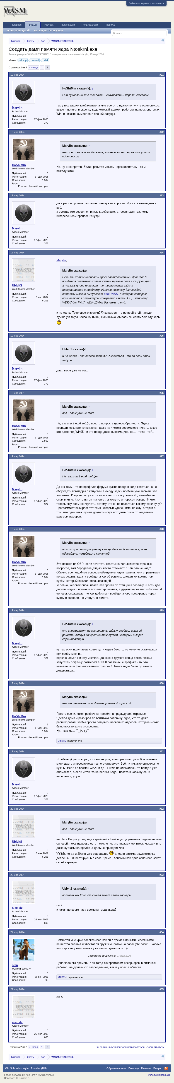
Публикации (68, 24)
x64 (46, 60)
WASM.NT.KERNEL (39, 54)
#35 (162, 989)
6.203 (45, 300)
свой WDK (111, 294)
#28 (162, 529)
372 (46, 122)
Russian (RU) (39, 1068)
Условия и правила (159, 1074)
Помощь (133, 1068)
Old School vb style (17, 1068)
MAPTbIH (63, 977)
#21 (162, 74)
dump (23, 60)
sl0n (15, 965)
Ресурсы (49, 24)
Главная (17, 24)
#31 (162, 751)
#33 (162, 875)
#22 (162, 132)
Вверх (157, 1068)
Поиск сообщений (18, 30)
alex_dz (17, 908)
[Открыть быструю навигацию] (162, 40)
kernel (35, 60)
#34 (162, 932)
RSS (166, 1068)
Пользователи (90, 24)
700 (46, 980)
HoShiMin (19, 165)
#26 (162, 393)
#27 (162, 456)
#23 (162, 195)
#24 (162, 252)
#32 (162, 808)
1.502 (45, 180)
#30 (162, 683)
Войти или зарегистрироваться (146, 3)
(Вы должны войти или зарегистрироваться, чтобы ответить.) (130, 1047)
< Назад (33, 67)
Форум (33, 25)
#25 (162, 335)
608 (46, 923)
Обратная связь (116, 1068)
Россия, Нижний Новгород (33, 186)
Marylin (84, 54)
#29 (162, 610)
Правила (110, 24)
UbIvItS (17, 285)
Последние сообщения (48, 30)
